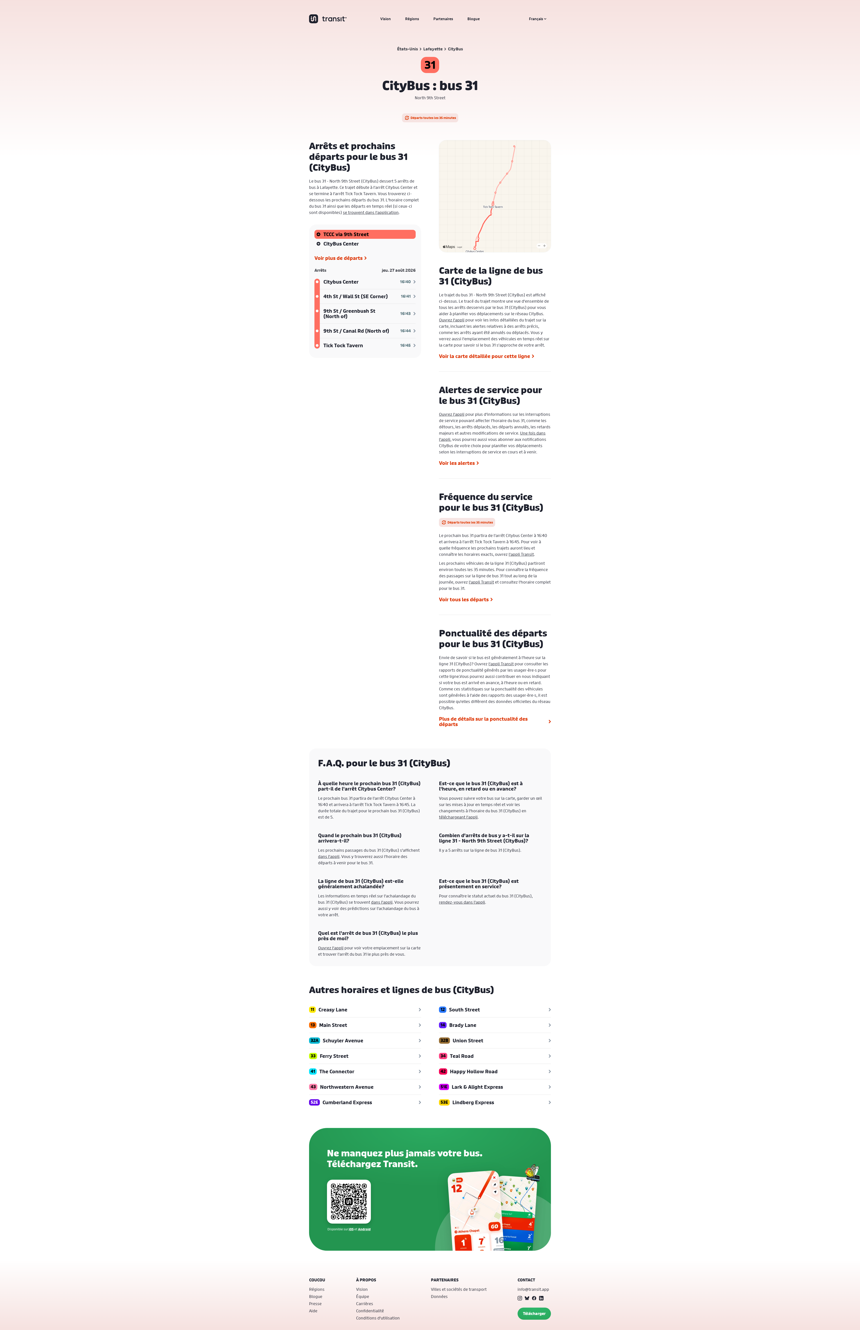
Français (536, 19)
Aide (313, 1310)
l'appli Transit (521, 554)
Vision (385, 19)
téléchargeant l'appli (458, 817)
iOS (351, 1229)
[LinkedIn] (541, 1298)
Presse (315, 1303)
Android (364, 1229)
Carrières (364, 1303)
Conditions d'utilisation (378, 1317)
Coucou (317, 1280)
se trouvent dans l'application (371, 212)
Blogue (473, 19)
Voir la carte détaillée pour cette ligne (484, 356)
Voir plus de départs (338, 258)
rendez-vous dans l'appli (462, 902)
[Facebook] (534, 1298)
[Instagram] (520, 1298)
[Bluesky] (527, 1298)
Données (439, 1296)
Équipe (362, 1296)
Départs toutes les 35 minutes (433, 118)
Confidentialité (370, 1310)
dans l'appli (329, 856)
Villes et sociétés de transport (459, 1289)
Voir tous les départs (464, 599)
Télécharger (534, 1313)
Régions (412, 19)
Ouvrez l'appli (451, 319)
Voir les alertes (457, 463)
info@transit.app (533, 1289)
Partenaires (443, 19)
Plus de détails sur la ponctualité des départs (483, 721)
